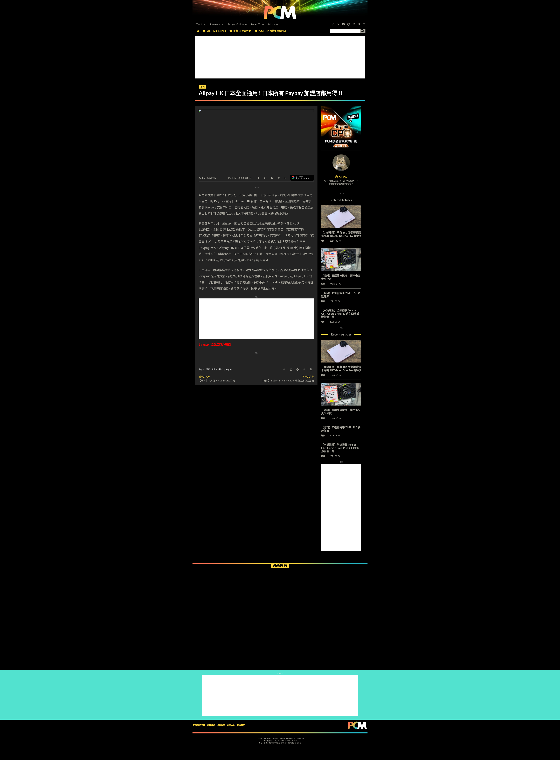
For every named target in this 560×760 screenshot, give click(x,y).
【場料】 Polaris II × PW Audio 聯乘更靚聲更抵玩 (287, 380)
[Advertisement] (280, 56)
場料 (202, 86)
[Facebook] (332, 24)
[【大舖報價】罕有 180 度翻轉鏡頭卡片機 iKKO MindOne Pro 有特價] (341, 216)
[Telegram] (272, 177)
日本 (208, 369)
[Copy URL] (278, 177)
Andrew (211, 177)
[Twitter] (359, 24)
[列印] (285, 177)
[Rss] (364, 24)
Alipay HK (217, 369)
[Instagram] (338, 24)
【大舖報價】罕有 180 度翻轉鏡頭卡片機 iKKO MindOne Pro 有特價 (341, 234)
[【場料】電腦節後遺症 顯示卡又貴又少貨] (341, 259)
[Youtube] (343, 24)
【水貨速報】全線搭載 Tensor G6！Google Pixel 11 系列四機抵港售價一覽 (340, 313)
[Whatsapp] (353, 24)
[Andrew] (341, 162)
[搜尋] (362, 31)
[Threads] (348, 24)
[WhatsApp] (265, 177)
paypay (228, 369)
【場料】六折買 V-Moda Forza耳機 (217, 380)
